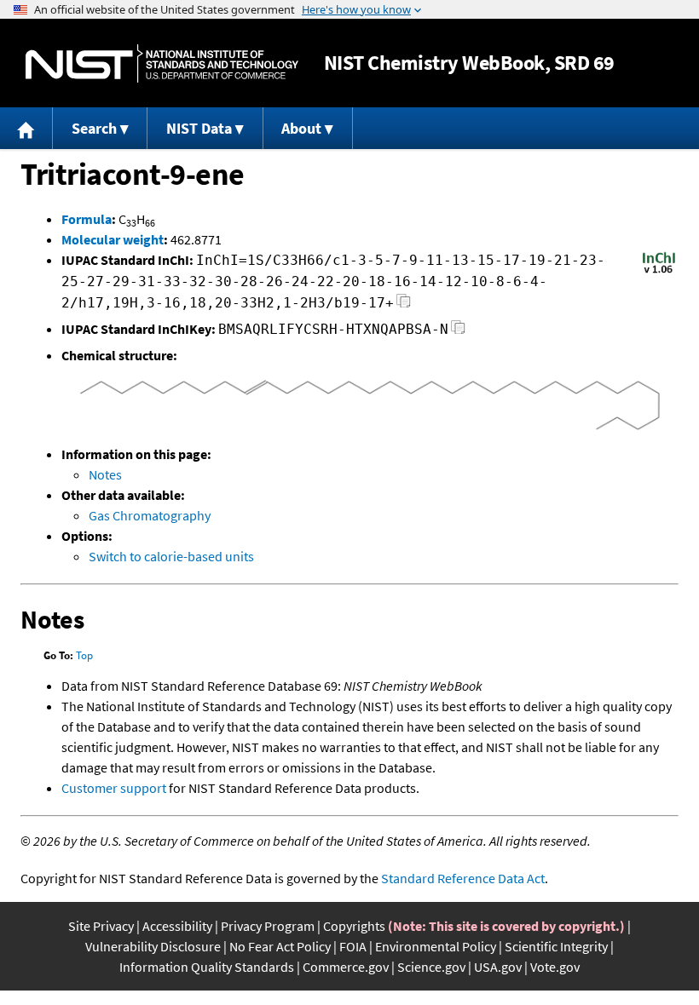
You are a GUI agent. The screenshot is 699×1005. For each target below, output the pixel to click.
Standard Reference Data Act (463, 878)
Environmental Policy (435, 946)
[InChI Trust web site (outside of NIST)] (659, 271)
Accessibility (177, 925)
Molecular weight (112, 239)
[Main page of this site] (26, 128)
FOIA (353, 946)
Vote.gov (555, 966)
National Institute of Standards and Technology (162, 63)
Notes (105, 474)
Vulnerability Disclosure (153, 946)
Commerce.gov (346, 966)
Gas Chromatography (150, 515)
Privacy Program (268, 925)
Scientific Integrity (556, 946)
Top (84, 655)
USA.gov (498, 966)
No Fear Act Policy (280, 946)
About (301, 128)
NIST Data (199, 128)
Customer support (113, 787)
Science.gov (431, 966)
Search (94, 128)
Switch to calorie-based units (171, 556)
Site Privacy (101, 925)
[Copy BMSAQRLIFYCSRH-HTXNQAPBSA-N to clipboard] (458, 332)
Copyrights (354, 925)
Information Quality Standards (206, 966)
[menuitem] (26, 128)
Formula (86, 218)
